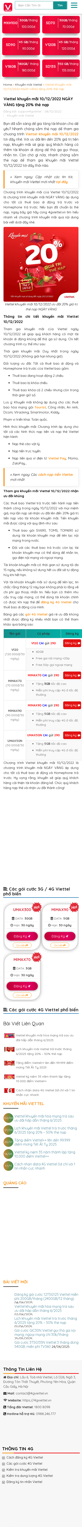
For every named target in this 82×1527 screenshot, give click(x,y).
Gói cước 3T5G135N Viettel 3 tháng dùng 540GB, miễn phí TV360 (46, 1344)
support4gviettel (29, 111)
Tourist (40, 407)
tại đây (62, 182)
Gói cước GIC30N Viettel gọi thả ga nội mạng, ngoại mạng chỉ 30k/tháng (45, 1332)
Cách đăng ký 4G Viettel (29, 1457)
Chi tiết (20, 945)
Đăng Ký (21, 936)
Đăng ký (71, 643)
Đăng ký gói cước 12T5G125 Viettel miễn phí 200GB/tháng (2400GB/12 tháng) (46, 1296)
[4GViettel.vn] (7, 6)
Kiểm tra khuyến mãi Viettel (31, 1470)
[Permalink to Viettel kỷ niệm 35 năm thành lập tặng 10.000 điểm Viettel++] (9, 1077)
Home (7, 85)
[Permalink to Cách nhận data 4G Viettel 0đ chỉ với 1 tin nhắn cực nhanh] (9, 1090)
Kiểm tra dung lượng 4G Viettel (34, 1476)
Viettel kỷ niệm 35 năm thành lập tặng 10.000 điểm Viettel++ (44, 1154)
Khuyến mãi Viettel (28, 85)
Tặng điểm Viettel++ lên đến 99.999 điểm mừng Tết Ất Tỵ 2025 (42, 1142)
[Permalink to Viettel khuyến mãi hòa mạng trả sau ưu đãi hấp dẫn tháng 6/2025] (9, 1035)
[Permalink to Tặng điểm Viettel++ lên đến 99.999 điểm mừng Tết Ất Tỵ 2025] (9, 1063)
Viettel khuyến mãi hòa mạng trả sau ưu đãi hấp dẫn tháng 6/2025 (44, 1118)
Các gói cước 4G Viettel (29, 1464)
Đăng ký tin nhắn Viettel (29, 1482)
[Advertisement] (41, 840)
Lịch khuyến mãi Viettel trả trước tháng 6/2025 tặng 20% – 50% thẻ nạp (45, 1130)
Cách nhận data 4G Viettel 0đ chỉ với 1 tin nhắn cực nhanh (44, 1166)
